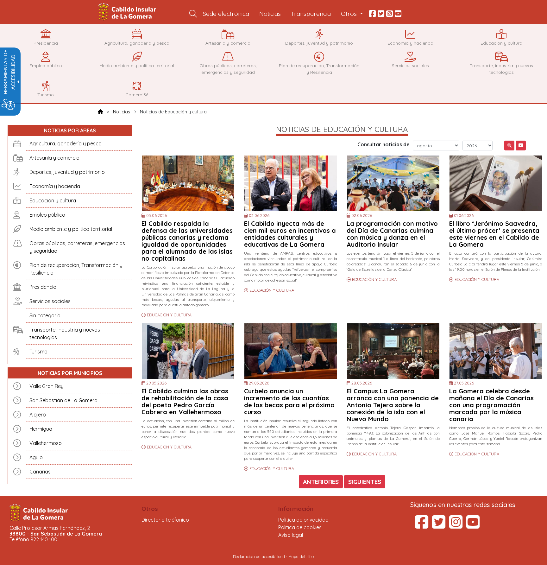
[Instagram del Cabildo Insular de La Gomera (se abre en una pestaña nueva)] (455, 526)
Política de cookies (300, 527)
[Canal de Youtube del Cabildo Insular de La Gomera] (398, 14)
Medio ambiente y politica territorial (70, 229)
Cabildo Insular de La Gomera (128, 12)
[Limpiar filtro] (521, 145)
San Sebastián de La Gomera (63, 400)
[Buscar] (509, 145)
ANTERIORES (321, 482)
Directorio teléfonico (165, 520)
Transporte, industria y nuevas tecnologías (64, 333)
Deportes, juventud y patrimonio (67, 172)
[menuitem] (193, 14)
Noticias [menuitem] (270, 13)
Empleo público (47, 215)
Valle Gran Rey (46, 386)
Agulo (36, 457)
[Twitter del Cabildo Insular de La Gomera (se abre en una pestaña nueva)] (438, 526)
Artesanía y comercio (54, 158)
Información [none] (295, 508)
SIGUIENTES (364, 482)
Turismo (38, 351)
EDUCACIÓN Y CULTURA (169, 314)
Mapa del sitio (301, 556)
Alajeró (37, 414)
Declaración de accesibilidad (259, 556)
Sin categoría (44, 315)
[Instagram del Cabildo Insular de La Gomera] (389, 14)
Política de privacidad (303, 520)
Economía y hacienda (54, 186)
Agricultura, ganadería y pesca (65, 143)
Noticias (121, 112)
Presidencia (42, 287)
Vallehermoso (45, 443)
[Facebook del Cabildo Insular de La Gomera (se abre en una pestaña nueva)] (421, 526)
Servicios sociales (50, 301)
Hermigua (40, 429)
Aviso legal (290, 535)
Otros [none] (149, 508)
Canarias (40, 471)
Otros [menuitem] (349, 13)
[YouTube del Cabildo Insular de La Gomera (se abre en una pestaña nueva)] (473, 526)
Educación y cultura (52, 200)
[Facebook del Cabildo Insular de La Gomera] (372, 14)
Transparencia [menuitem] (311, 13)
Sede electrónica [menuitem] (226, 13)
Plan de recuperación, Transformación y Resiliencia (76, 269)
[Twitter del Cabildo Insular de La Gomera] (381, 14)
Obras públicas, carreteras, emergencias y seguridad (77, 247)
